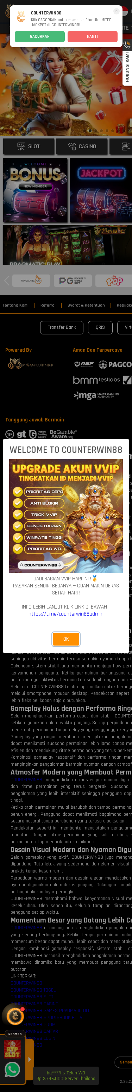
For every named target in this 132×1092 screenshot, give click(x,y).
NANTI (92, 36)
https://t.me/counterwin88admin (66, 613)
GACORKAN (40, 36)
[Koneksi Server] (15, 1016)
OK (66, 639)
